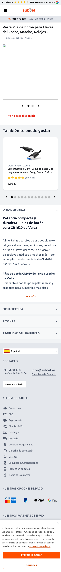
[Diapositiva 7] (32, 197)
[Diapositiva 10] (42, 197)
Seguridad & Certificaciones (23, 462)
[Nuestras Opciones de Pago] (10, 500)
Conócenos (15, 408)
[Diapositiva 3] (18, 197)
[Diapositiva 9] (39, 197)
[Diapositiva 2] (15, 197)
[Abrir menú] (7, 10)
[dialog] (30, 546)
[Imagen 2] (32, 106)
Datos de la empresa (19, 475)
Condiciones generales (21, 444)
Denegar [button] (31, 565)
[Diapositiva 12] (49, 197)
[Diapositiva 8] (35, 197)
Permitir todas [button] (31, 555)
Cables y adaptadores (19, 166)
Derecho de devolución (21, 450)
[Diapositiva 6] (28, 197)
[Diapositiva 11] (45, 197)
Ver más (30, 296)
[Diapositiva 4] (22, 197)
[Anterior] (22, 106)
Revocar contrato (14, 384)
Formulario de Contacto (44, 374)
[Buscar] (16, 10)
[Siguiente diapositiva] (54, 197)
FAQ (11, 414)
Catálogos (14, 432)
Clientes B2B (16, 426)
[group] (15, 177)
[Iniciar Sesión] (41, 10)
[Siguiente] (38, 106)
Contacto (13, 438)
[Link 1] (30, 153)
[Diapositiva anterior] (6, 197)
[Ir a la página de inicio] (29, 10)
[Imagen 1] (28, 106)
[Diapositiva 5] (25, 197)
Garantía (13, 456)
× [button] (58, 522)
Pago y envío (15, 420)
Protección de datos (19, 469)
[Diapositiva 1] (12, 197)
